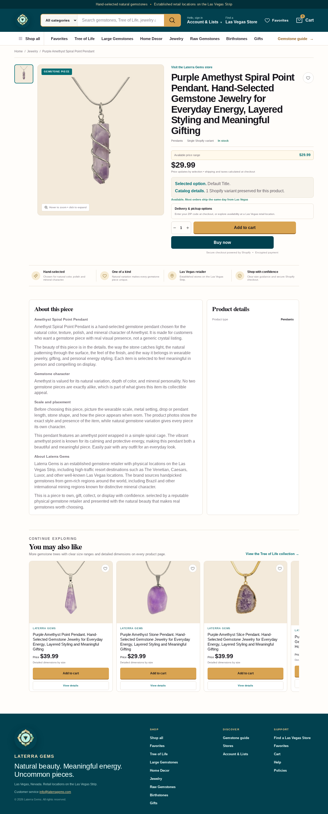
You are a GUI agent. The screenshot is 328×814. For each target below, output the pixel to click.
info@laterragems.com (55, 792)
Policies (280, 770)
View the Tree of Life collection (272, 554)
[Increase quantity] (187, 228)
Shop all (32, 38)
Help (277, 762)
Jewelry (176, 38)
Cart (277, 754)
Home (18, 51)
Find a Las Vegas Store (292, 738)
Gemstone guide (296, 38)
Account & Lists (235, 754)
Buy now (222, 242)
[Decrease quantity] (174, 228)
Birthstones (236, 38)
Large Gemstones (117, 38)
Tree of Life (85, 38)
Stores (228, 746)
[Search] (172, 20)
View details (70, 685)
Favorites (59, 38)
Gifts (258, 38)
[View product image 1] (23, 73)
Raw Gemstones (205, 38)
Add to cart (244, 227)
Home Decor (151, 38)
